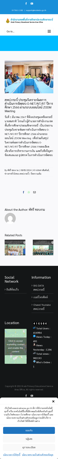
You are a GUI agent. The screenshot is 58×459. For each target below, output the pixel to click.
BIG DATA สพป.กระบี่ (39, 287)
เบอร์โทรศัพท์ (40, 297)
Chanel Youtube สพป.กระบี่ (42, 307)
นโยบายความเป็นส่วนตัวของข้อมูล (37, 454)
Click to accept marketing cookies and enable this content (15, 346)
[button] (53, 401)
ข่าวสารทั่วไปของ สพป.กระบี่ (17, 173)
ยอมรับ (29, 430)
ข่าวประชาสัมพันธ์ (41, 170)
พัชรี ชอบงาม (13, 170)
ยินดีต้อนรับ (12, 289)
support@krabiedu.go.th (36, 10)
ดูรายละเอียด (29, 447)
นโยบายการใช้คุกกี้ (11, 454)
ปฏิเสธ (29, 439)
